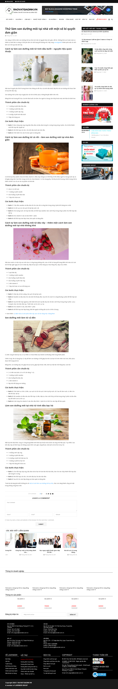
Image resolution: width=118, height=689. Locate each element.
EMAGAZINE (9, 1)
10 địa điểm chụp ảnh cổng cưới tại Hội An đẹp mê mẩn (103, 50)
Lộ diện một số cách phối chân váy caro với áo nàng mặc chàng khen (34, 313)
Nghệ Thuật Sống (39, 19)
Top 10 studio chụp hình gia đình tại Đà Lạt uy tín (103, 69)
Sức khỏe (9, 19)
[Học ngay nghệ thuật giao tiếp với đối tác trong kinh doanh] (41, 540)
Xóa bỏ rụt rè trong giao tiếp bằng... (65, 551)
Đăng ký (73, 614)
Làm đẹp (27, 19)
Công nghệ (69, 19)
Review (61, 19)
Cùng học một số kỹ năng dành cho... (17, 551)
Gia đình (19, 19)
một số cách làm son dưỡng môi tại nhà (41, 483)
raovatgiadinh (58, 42)
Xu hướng (52, 19)
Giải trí (77, 19)
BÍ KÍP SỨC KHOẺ (20, 1)
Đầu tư (84, 19)
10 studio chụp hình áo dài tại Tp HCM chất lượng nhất (103, 87)
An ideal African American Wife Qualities (95, 31)
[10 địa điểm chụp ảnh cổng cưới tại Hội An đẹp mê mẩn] (87, 55)
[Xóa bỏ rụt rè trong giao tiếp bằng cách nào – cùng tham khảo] (65, 540)
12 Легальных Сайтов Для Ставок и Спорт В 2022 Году (97, 40)
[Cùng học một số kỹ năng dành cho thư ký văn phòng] (17, 540)
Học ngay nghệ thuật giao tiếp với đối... (41, 551)
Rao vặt (92, 19)
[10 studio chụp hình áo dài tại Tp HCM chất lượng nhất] (87, 93)
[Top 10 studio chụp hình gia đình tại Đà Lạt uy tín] (87, 74)
